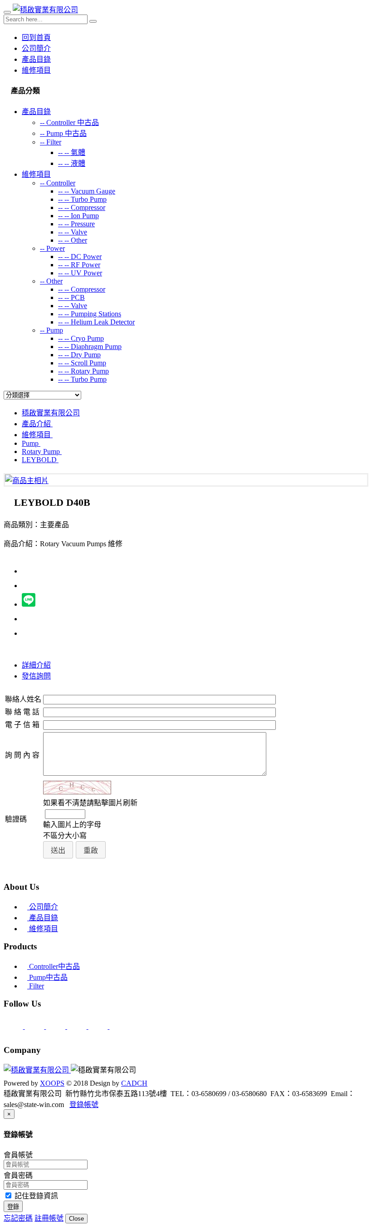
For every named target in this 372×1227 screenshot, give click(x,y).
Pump (51, 330)
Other (72, 240)
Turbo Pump (82, 199)
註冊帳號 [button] (49, 1218)
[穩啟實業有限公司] (45, 10)
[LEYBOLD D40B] (27, 480)
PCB (71, 297)
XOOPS (52, 1083)
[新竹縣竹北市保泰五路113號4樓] (56, 1026)
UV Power (80, 273)
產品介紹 (37, 424)
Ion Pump (78, 215)
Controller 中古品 (69, 122)
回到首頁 (36, 37)
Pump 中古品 (63, 133)
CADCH (134, 1083)
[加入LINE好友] (77, 1026)
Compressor (81, 207)
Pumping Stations (89, 314)
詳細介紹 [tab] (36, 665)
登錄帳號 (83, 1104)
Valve (72, 232)
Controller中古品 (53, 966)
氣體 (71, 152)
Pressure (76, 224)
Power (52, 248)
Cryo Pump (81, 338)
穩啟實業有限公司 (51, 413)
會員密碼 (18, 1175)
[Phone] (35, 1026)
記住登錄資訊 (35, 1196)
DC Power (80, 256)
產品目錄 (36, 59)
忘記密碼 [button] (18, 1218)
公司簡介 (36, 48)
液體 (71, 163)
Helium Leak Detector (96, 322)
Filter (50, 142)
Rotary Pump (83, 371)
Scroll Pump (82, 363)
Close (76, 1218)
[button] (58, 850)
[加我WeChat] (119, 1026)
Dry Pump (79, 355)
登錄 (13, 1206)
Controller (57, 183)
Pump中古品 (47, 977)
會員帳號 (18, 1155)
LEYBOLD (40, 460)
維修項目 (36, 70)
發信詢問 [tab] (36, 676)
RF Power (79, 265)
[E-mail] (14, 1026)
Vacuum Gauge (86, 191)
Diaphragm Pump (90, 346)
